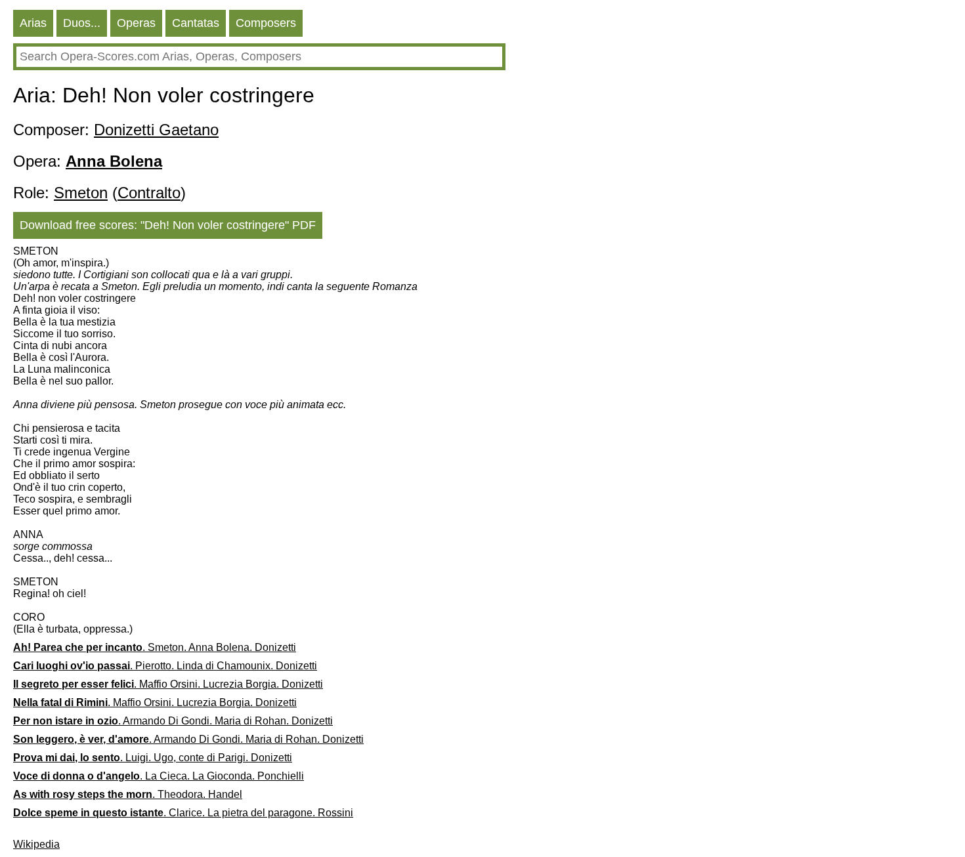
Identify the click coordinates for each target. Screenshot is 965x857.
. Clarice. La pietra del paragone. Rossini (183, 812)
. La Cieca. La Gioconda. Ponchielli (158, 776)
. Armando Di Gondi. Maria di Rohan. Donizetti (173, 720)
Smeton (81, 192)
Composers (266, 23)
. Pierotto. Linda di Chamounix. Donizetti (165, 665)
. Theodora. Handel (127, 794)
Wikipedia (36, 844)
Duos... (81, 23)
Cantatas (195, 23)
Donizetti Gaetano (156, 129)
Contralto (149, 192)
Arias (33, 23)
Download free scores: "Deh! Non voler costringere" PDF (168, 225)
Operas (136, 23)
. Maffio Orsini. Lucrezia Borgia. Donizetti (168, 684)
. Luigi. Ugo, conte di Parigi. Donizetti (152, 757)
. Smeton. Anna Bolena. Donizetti (154, 647)
